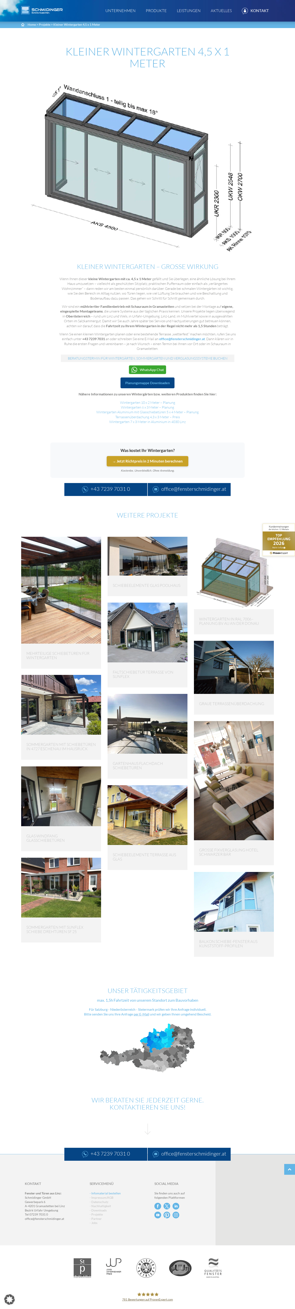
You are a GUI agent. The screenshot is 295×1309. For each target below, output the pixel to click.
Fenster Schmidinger (42, 10)
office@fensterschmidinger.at (44, 1219)
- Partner (96, 1219)
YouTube (157, 1215)
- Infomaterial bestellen (105, 1193)
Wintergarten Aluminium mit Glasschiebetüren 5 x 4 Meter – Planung (147, 412)
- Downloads (98, 1210)
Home (32, 24)
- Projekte (96, 1214)
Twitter (166, 1206)
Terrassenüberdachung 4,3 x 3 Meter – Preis (147, 417)
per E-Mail (141, 1014)
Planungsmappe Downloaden (147, 383)
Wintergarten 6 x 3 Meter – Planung (147, 407)
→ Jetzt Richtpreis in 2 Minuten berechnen (147, 461)
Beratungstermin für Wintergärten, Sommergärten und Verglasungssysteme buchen (147, 358)
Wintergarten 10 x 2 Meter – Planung (147, 402)
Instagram (176, 1215)
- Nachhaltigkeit (100, 1206)
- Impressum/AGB (101, 1197)
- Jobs (93, 1223)
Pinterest (166, 1215)
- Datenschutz (99, 1202)
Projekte (44, 24)
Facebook (157, 1206)
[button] (9, 1299)
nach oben (289, 1169)
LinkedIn (176, 1206)
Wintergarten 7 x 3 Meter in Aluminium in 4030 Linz (147, 422)
